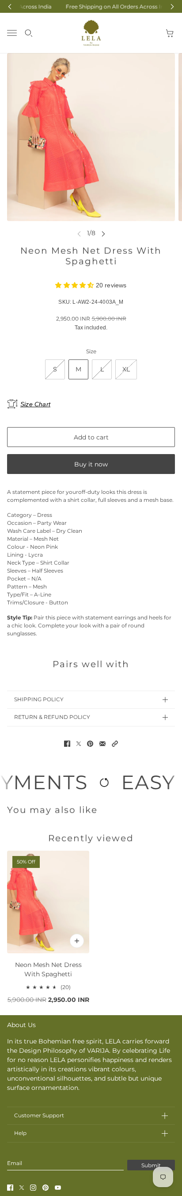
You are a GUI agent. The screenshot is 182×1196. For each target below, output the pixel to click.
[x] (22, 1188)
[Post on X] (79, 744)
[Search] (29, 33)
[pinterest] (45, 1187)
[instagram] (33, 1187)
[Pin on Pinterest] (90, 744)
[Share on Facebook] (67, 744)
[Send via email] (102, 744)
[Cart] (170, 33)
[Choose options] (77, 941)
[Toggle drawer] (12, 33)
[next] (103, 233)
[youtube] (58, 1187)
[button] (115, 744)
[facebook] (10, 1187)
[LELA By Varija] (91, 33)
